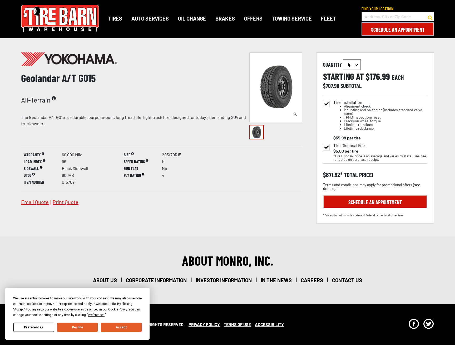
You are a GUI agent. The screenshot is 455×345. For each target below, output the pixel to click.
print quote (65, 202)
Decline (77, 327)
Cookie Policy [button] (117, 309)
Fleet (328, 18)
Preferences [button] (96, 315)
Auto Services (150, 18)
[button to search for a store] (430, 16)
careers (312, 280)
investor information (224, 280)
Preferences (33, 327)
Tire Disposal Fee (349, 145)
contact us (347, 280)
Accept (121, 327)
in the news (276, 280)
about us (105, 280)
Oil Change (192, 18)
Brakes (225, 18)
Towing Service (292, 18)
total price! (358, 175)
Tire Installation (377, 115)
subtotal (351, 86)
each (398, 77)
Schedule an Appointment (397, 29)
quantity (333, 64)
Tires (115, 18)
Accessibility (269, 324)
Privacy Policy (204, 324)
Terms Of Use (237, 324)
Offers (253, 18)
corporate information (156, 280)
